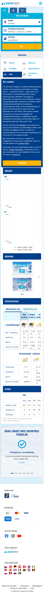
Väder (11, 74)
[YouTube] (19, 536)
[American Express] (7, 518)
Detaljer (22, 462)
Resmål (10, 20)
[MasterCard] (17, 513)
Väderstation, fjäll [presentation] (13, 309)
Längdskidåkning (34, 69)
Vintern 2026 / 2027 (24, 250)
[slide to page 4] (24, 473)
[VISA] (26, 513)
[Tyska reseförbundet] (15, 496)
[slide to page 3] (20, 473)
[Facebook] (6, 536)
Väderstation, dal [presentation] (30, 309)
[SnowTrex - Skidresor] (11, 552)
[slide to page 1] (12, 473)
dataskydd (16, 155)
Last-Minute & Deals (32, 74)
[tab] (13, 309)
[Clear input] (39, 22)
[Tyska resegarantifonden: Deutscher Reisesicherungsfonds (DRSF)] (6, 495)
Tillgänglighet (37, 586)
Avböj (15, 130)
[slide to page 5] (28, 473)
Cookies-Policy (23, 143)
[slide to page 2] (16, 473)
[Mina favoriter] (22, 10)
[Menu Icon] (41, 3)
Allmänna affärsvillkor (18, 588)
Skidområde (12, 69)
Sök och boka (22, 16)
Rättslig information (9, 586)
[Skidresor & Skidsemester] (10, 3)
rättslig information (16, 150)
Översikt (11, 63)
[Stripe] (17, 518)
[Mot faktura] (7, 513)
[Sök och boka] (4, 10)
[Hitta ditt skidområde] (13, 10)
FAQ (32, 588)
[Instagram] (13, 536)
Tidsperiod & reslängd (16, 29)
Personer (11, 37)
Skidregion (31, 63)
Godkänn (22, 125)
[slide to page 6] (32, 473)
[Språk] (5, 567)
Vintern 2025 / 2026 (24, 247)
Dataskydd (24, 586)
